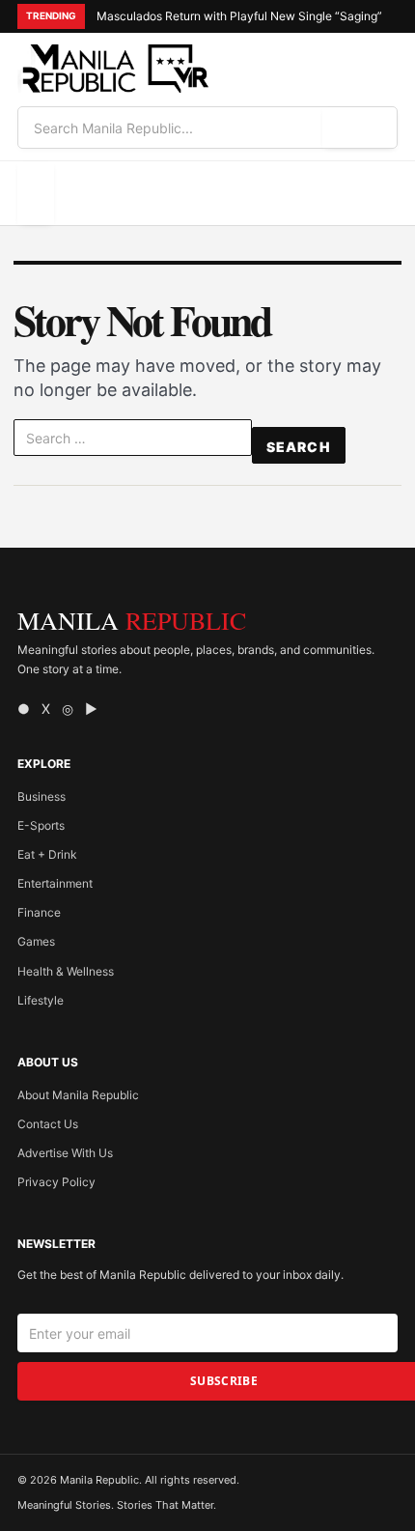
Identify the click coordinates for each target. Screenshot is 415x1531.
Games (36, 941)
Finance (39, 912)
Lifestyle (40, 1000)
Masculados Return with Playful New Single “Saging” (239, 16)
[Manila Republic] (113, 68)
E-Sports (41, 825)
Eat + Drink (47, 854)
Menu (35, 192)
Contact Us (47, 1124)
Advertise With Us (65, 1153)
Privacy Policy (56, 1182)
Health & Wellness (65, 971)
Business (41, 796)
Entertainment (55, 883)
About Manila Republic (78, 1095)
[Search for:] (133, 441)
